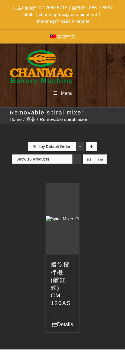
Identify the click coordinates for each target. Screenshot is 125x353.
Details (65, 324)
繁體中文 (66, 36)
